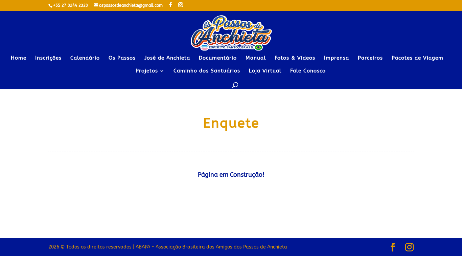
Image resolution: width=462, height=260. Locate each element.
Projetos (147, 71)
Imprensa (336, 58)
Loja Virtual (265, 71)
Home (18, 58)
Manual (256, 58)
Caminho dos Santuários (207, 71)
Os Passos (122, 58)
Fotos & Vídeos (295, 58)
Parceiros (370, 58)
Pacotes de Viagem (417, 58)
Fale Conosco (308, 71)
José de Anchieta (167, 58)
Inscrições (48, 58)
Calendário (85, 58)
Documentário (218, 58)
